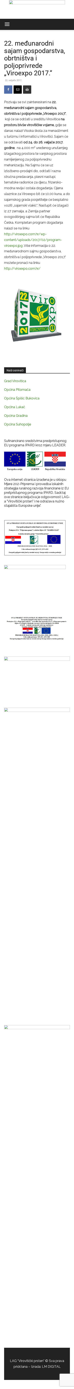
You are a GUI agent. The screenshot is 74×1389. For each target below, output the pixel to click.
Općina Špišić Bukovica (21, 398)
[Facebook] (8, 89)
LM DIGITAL (51, 1367)
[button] (7, 24)
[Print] (27, 89)
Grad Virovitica (15, 381)
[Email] (18, 89)
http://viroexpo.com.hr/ (22, 268)
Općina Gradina (16, 416)
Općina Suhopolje (17, 424)
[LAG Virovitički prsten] (37, 9)
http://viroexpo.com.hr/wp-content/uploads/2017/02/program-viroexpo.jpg (33, 240)
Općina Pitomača (17, 390)
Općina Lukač (14, 407)
